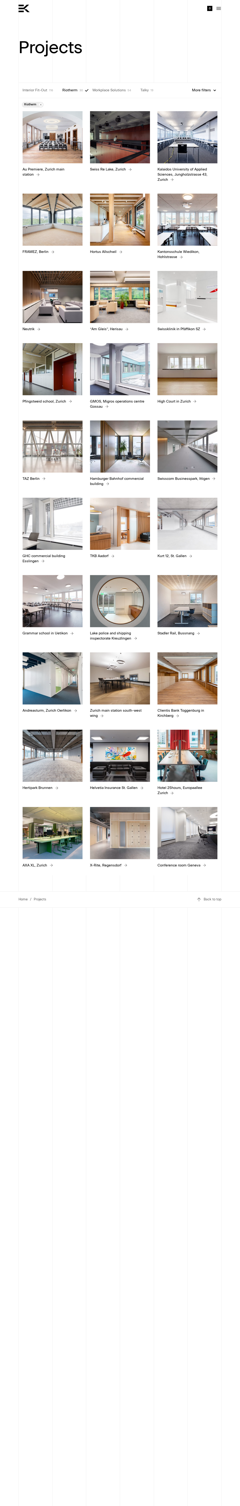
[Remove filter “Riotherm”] (41, 104)
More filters (201, 90)
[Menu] (218, 8)
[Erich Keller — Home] (24, 8)
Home (23, 899)
